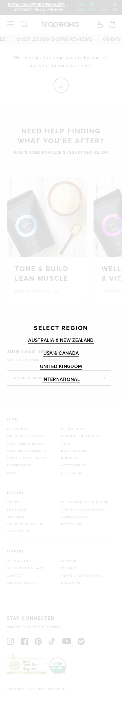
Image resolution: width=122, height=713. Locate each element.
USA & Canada (61, 353)
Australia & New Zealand (61, 340)
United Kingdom (61, 366)
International (61, 380)
